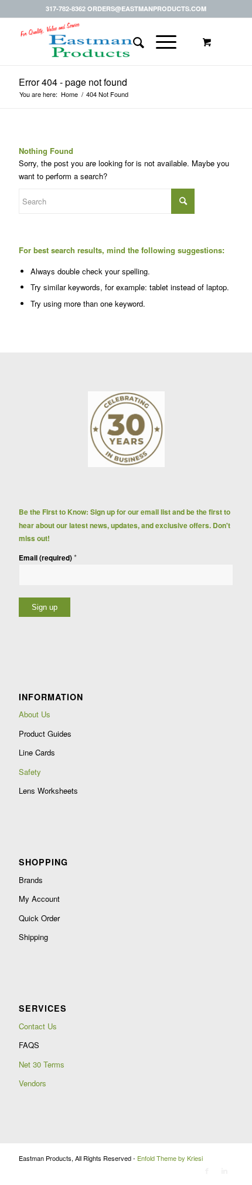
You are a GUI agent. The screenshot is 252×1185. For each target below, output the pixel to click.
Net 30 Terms (41, 1064)
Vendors (32, 1083)
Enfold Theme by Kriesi (170, 1158)
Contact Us (38, 1026)
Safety (30, 771)
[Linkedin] (224, 1170)
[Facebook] (207, 1170)
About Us (34, 714)
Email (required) (48, 557)
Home (69, 94)
